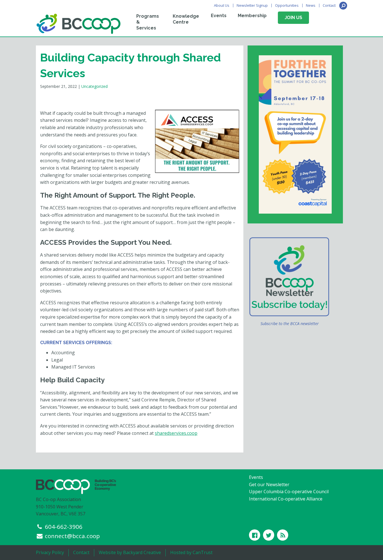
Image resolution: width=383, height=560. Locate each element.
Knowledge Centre (186, 19)
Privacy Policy (50, 552)
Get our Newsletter (269, 484)
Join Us (293, 17)
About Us (221, 5)
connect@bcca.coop (72, 536)
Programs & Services (147, 22)
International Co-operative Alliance (285, 499)
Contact (329, 5)
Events (219, 15)
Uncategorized (94, 86)
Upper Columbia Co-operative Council (289, 491)
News (310, 5)
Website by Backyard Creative (130, 552)
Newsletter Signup (252, 5)
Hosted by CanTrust (191, 552)
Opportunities (287, 5)
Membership (252, 15)
